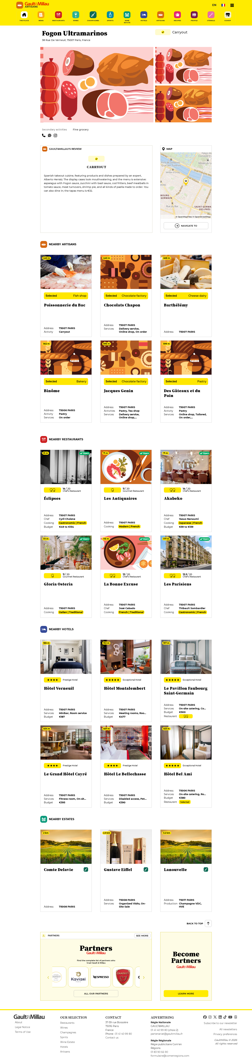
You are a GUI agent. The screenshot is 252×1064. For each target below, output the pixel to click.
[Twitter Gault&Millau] (215, 1017)
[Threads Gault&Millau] (235, 1017)
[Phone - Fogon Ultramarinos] (45, 135)
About (18, 1022)
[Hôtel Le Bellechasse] (126, 767)
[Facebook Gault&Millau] (205, 1017)
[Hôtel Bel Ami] (186, 767)
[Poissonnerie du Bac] (66, 296)
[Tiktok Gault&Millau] (224, 1017)
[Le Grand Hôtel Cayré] (66, 767)
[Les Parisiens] (186, 577)
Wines (64, 1027)
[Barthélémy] (186, 296)
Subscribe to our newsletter (220, 1023)
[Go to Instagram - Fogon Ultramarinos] (56, 135)
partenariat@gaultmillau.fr (167, 1033)
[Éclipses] (66, 491)
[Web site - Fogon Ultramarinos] (51, 135)
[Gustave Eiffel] (126, 871)
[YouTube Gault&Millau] (230, 1017)
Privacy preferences (225, 1034)
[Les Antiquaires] (126, 491)
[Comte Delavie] (66, 871)
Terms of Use (23, 1031)
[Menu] (232, 5)
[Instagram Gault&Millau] (210, 1017)
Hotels (64, 1046)
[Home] (37, 3)
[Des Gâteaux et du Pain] (186, 382)
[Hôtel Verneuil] (66, 681)
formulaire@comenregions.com (170, 1055)
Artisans (65, 1051)
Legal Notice (22, 1027)
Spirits (64, 1037)
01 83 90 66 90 (159, 1052)
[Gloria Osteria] (66, 577)
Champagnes (68, 1032)
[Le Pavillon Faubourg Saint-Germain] (186, 681)
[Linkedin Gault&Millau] (220, 1017)
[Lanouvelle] (186, 871)
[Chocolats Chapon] (126, 296)
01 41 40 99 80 (123, 1033)
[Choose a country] (223, 5)
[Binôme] (66, 382)
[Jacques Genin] (126, 382)
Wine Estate (67, 1042)
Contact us (111, 1037)
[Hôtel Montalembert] (126, 681)
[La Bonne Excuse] (126, 577)
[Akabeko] (186, 491)
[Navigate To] (186, 189)
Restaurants (67, 1022)
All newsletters (228, 1029)
